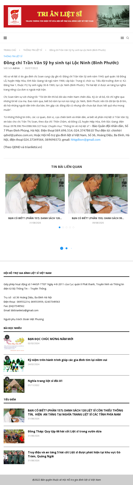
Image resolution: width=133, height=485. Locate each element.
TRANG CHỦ (10, 50)
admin (16, 68)
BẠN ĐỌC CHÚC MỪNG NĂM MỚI (50, 339)
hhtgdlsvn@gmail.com (85, 140)
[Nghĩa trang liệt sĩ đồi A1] (14, 386)
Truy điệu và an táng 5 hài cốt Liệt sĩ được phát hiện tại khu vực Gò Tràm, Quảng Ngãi (74, 454)
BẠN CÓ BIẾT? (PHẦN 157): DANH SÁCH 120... (35, 218)
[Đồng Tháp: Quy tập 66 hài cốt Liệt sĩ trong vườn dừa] (14, 436)
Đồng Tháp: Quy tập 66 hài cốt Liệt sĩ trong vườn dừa (64, 431)
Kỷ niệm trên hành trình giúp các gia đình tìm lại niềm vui (67, 360)
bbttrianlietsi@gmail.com (24, 310)
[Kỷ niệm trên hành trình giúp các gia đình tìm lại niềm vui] (14, 365)
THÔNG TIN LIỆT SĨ (32, 50)
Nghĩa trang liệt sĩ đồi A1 (45, 381)
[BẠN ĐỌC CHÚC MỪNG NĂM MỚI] (14, 344)
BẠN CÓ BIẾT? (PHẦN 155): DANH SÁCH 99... (98, 218)
